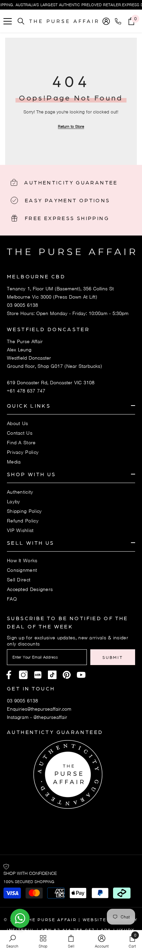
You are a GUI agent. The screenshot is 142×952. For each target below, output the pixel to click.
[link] (12, 941)
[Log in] (106, 21)
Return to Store (71, 126)
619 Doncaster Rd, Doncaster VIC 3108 (50, 382)
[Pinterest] (37, 674)
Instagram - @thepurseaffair (37, 717)
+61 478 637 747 (26, 391)
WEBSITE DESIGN (106, 919)
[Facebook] (8, 674)
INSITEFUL (21, 929)
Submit (112, 657)
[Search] (21, 21)
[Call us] (119, 21)
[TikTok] (52, 674)
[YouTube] (81, 674)
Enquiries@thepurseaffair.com (39, 709)
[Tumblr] (66, 674)
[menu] (7, 21)
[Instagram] (23, 674)
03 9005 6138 (22, 305)
